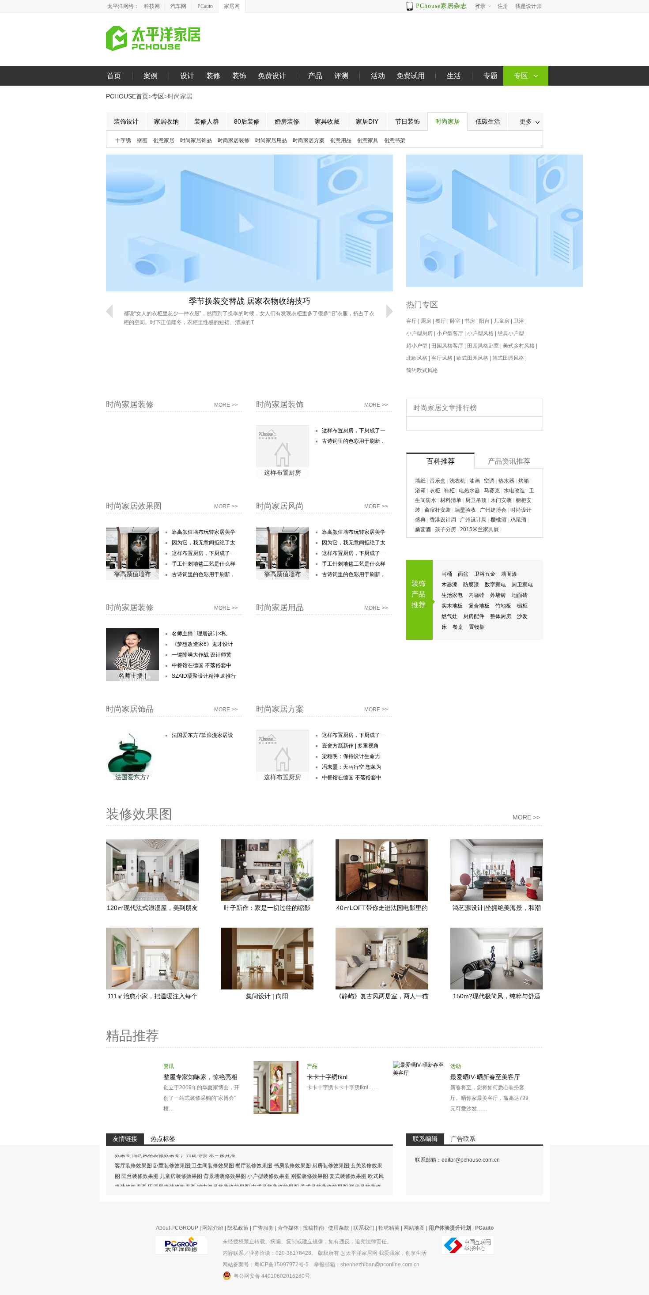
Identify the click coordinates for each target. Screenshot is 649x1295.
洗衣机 (457, 481)
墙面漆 (509, 574)
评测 (341, 75)
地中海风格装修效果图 (223, 1174)
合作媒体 (288, 1228)
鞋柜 (449, 490)
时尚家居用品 (271, 140)
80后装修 (247, 121)
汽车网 (178, 6)
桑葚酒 (423, 529)
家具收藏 (327, 121)
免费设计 (272, 75)
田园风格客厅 (447, 346)
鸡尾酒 (518, 520)
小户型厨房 (419, 333)
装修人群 (206, 121)
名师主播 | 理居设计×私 (199, 634)
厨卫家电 (522, 584)
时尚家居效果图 (134, 506)
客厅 (411, 321)
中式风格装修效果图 (275, 1174)
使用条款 (338, 1228)
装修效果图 (139, 814)
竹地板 (503, 606)
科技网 (152, 6)
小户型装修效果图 (268, 1163)
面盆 (463, 574)
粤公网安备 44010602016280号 (272, 1276)
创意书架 (394, 140)
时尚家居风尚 (280, 506)
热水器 (506, 481)
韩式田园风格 (508, 358)
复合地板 (479, 606)
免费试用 (410, 75)
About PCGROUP (177, 1228)
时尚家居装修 (233, 140)
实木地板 (452, 606)
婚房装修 (287, 121)
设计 (187, 75)
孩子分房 (445, 529)
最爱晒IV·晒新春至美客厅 (485, 1076)
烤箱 (523, 481)
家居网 (232, 6)
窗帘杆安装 (437, 510)
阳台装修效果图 (139, 1163)
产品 (315, 75)
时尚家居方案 (308, 140)
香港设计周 (443, 520)
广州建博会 (493, 510)
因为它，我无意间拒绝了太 (203, 543)
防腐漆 (471, 584)
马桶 (446, 574)
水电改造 (514, 490)
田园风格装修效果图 (172, 1174)
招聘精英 (389, 1228)
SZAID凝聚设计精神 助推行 (204, 676)
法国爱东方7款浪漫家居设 (202, 735)
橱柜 (522, 606)
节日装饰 (407, 121)
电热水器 (469, 490)
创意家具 (367, 140)
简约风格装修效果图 (156, 1185)
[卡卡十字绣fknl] (275, 1065)
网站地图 (414, 1228)
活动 (378, 75)
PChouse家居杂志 (441, 6)
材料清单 (450, 500)
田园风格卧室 (483, 346)
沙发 (522, 616)
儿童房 (501, 321)
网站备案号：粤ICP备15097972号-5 (266, 1264)
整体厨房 (500, 616)
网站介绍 (212, 1228)
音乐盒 (437, 481)
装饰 (239, 75)
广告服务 (263, 1228)
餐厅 (440, 321)
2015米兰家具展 (479, 529)
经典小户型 (511, 333)
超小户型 (416, 346)
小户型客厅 (450, 333)
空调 (489, 481)
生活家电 (452, 595)
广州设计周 (473, 520)
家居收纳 (166, 121)
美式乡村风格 (519, 346)
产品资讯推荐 (509, 461)
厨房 (426, 321)
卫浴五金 (484, 574)
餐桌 (458, 627)
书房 (469, 321)
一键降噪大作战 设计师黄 (201, 655)
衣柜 (435, 490)
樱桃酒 (498, 520)
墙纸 (420, 481)
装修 (213, 75)
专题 (490, 75)
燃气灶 (449, 616)
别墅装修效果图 (309, 1163)
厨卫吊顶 (476, 500)
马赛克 (492, 490)
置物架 (477, 627)
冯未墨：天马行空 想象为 (351, 767)
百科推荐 (440, 461)
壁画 (142, 140)
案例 (150, 75)
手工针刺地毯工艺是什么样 (203, 564)
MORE (226, 405)
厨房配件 (473, 616)
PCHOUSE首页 (127, 96)
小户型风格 (480, 333)
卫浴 (518, 321)
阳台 (484, 321)
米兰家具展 (222, 1185)
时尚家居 (447, 121)
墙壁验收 (465, 510)
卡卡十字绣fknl (327, 1076)
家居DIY (367, 121)
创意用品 (340, 140)
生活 (454, 75)
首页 (114, 75)
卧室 (455, 321)
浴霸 (420, 490)
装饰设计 (126, 121)
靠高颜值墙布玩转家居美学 (203, 532)
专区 (158, 96)
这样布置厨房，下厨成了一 (353, 430)
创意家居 (163, 140)
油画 (474, 481)
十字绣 (123, 140)
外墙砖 (498, 595)
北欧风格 (416, 358)
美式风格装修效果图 (324, 1174)
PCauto (205, 6)
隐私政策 (238, 1228)
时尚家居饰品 (196, 140)
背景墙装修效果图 (225, 1163)
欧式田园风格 (472, 358)
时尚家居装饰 (280, 404)
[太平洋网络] (181, 1241)
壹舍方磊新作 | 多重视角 (350, 746)
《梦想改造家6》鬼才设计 (202, 644)
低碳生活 (487, 121)
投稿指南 (313, 1228)
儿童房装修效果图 (181, 1163)
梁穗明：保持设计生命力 (351, 756)
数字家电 (495, 584)
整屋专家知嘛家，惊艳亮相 (200, 1076)
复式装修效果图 (347, 1163)
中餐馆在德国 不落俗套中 (201, 665)
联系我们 (363, 1228)
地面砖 (520, 595)
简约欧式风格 (422, 370)
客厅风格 (442, 358)
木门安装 (501, 500)
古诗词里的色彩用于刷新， (353, 441)
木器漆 (449, 584)
